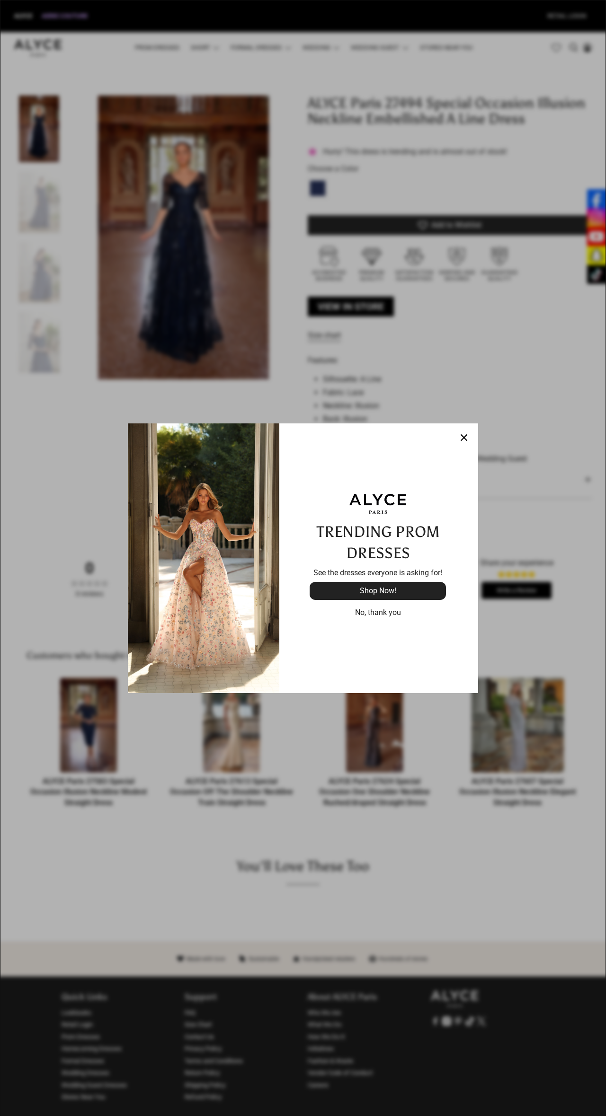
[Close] (464, 437)
